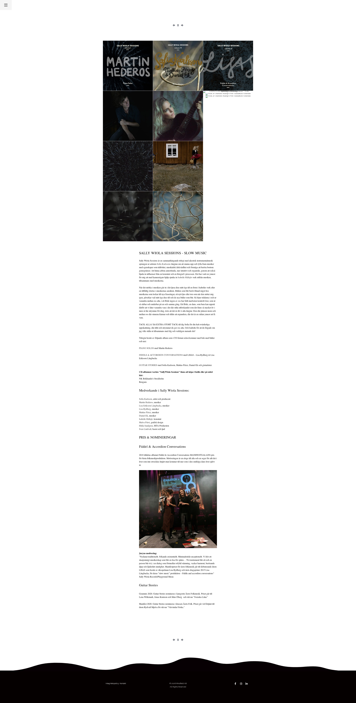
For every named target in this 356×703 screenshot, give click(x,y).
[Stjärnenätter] (182, 25)
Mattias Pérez (145, 412)
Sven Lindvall (145, 428)
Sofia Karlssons (164, 263)
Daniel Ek (143, 415)
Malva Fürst (144, 422)
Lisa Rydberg (145, 408)
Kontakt (123, 683)
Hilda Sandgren (146, 425)
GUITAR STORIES (148, 365)
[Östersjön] (174, 25)
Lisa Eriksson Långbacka (150, 405)
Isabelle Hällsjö (146, 418)
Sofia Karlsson (145, 398)
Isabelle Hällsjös (185, 277)
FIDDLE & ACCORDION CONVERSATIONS (161, 354)
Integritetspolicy (112, 683)
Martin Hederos (146, 402)
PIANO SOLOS (146, 348)
